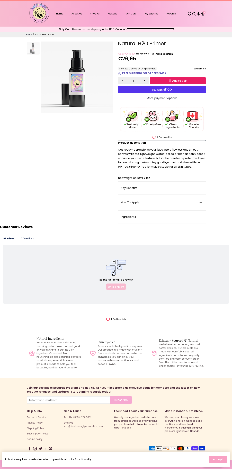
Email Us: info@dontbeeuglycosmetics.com (83, 424)
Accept (218, 459)
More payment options (162, 98)
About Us (77, 13)
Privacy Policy (35, 422)
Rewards (171, 13)
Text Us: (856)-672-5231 (77, 417)
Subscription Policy (37, 433)
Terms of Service (37, 417)
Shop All (95, 13)
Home (59, 13)
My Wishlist (151, 13)
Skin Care (131, 13)
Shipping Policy (35, 428)
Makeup (112, 13)
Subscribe (121, 400)
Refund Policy (34, 439)
